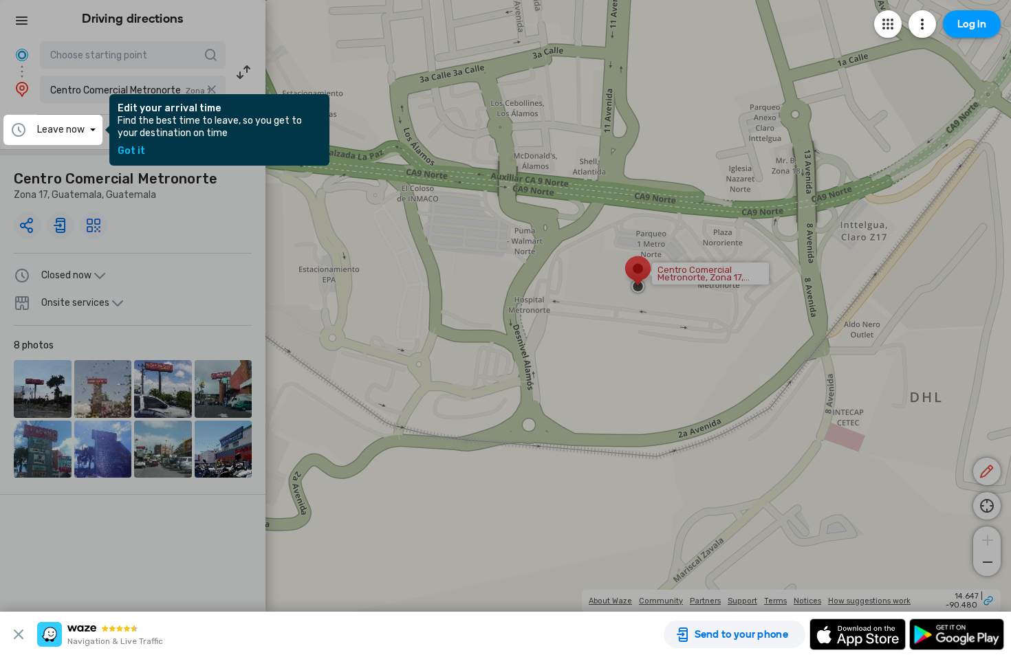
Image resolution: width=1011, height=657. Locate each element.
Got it (131, 151)
